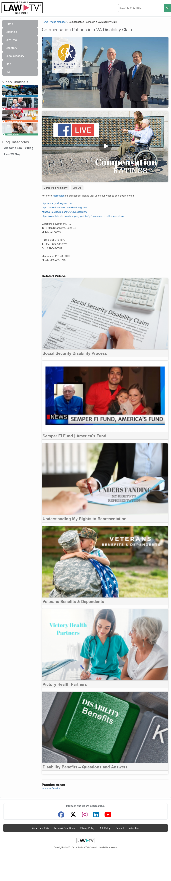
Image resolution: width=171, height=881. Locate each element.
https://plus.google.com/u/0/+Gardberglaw (64, 211)
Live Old (77, 187)
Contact (120, 828)
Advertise (134, 828)
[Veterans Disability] (20, 129)
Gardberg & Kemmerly (55, 187)
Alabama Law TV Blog (18, 148)
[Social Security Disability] (20, 103)
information (58, 195)
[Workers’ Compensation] (20, 116)
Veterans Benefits (51, 788)
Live (8, 72)
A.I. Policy (105, 828)
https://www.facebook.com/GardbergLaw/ (64, 207)
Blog (8, 64)
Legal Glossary (15, 56)
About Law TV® (40, 828)
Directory (11, 48)
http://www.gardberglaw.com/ (57, 203)
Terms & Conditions (64, 828)
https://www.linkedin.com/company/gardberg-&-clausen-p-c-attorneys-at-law (83, 216)
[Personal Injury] (20, 90)
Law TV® (11, 39)
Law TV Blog (12, 154)
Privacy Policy (87, 828)
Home (9, 23)
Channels (11, 31)
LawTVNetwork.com (108, 847)
